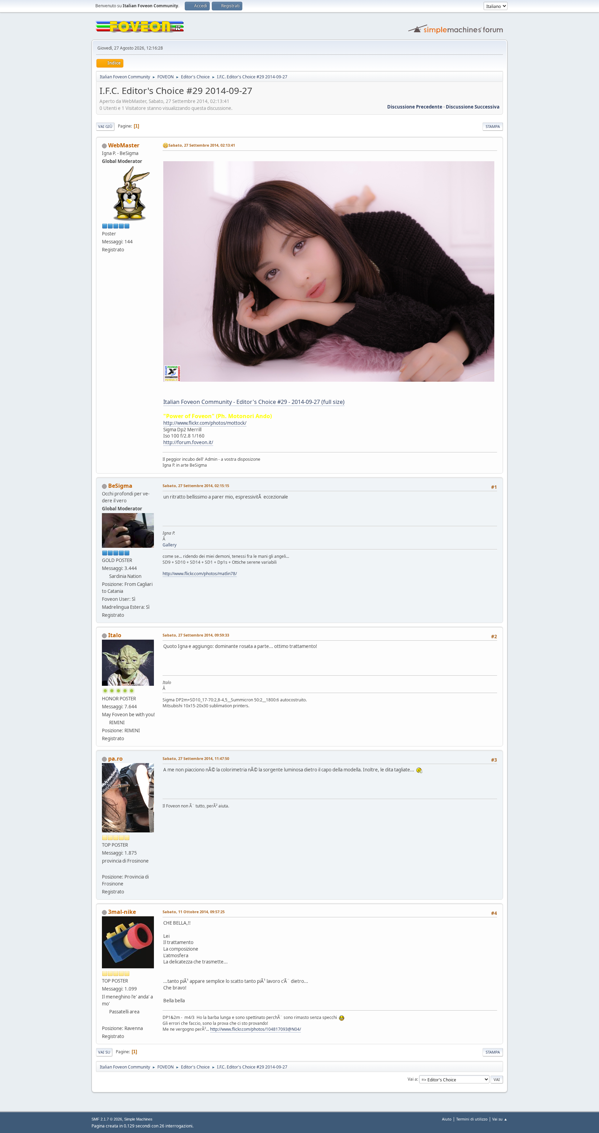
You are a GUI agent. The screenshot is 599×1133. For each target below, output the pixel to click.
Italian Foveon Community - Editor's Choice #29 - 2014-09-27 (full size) (254, 402)
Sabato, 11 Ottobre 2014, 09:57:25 (194, 911)
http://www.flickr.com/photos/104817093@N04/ (255, 1029)
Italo (114, 635)
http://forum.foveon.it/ (188, 442)
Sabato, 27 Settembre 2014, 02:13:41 (201, 145)
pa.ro (115, 758)
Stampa (493, 126)
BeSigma (120, 486)
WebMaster (123, 145)
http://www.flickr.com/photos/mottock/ (204, 423)
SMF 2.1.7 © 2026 (107, 1119)
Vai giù (105, 126)
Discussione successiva (473, 107)
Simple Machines (138, 1119)
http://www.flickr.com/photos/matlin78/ (200, 574)
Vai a (412, 1079)
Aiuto (447, 1119)
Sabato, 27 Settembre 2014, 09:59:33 (196, 635)
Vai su (104, 1052)
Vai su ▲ (499, 1119)
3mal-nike (122, 912)
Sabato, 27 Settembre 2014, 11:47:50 (196, 758)
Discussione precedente (414, 107)
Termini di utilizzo (472, 1119)
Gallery (169, 545)
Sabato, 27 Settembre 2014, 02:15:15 (196, 485)
